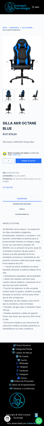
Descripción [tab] (22, 199)
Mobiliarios (28, 179)
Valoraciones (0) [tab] (22, 214)
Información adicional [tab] (22, 204)
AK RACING (17, 179)
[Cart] (7, 419)
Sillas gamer (19, 176)
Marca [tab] (22, 209)
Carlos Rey (32, 423)
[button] (38, 420)
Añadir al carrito (28, 161)
